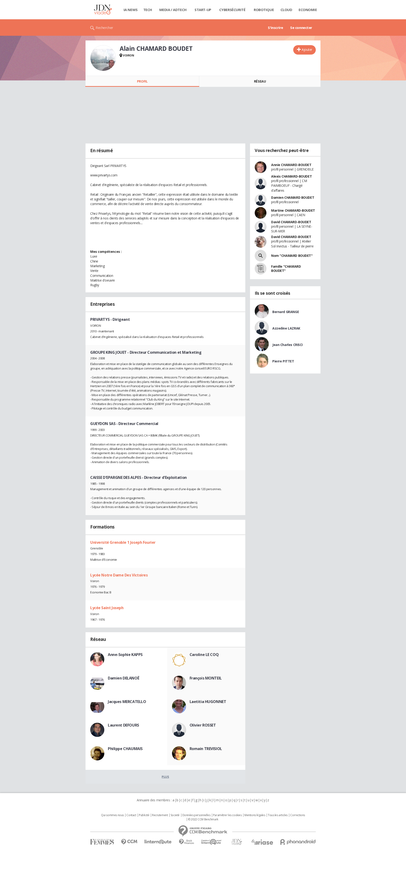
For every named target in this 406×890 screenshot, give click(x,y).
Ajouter (307, 49)
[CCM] (129, 842)
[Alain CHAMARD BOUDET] (103, 58)
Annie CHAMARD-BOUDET (291, 165)
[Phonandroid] (298, 842)
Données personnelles (196, 815)
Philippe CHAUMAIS (125, 748)
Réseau (260, 81)
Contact (131, 815)
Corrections (297, 815)
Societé (175, 815)
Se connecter (301, 27)
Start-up (203, 9)
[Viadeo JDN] (236, 842)
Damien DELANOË (123, 678)
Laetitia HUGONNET (208, 701)
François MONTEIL (206, 678)
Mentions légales (254, 815)
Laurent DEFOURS (123, 725)
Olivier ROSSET (203, 725)
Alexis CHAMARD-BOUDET (291, 176)
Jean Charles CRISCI (287, 344)
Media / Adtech (173, 9)
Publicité (144, 815)
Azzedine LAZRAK (286, 328)
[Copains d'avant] (211, 842)
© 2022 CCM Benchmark (203, 819)
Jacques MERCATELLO (127, 701)
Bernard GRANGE (285, 312)
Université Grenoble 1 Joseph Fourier (123, 542)
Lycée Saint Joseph (106, 607)
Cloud (286, 9)
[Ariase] (262, 842)
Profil (142, 81)
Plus (165, 777)
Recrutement (160, 815)
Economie (308, 9)
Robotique (264, 9)
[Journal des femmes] (102, 842)
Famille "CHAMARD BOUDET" (286, 268)
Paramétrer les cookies (227, 815)
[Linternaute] (158, 842)
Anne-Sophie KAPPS (125, 654)
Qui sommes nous (112, 815)
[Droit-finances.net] (186, 842)
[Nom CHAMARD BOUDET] (260, 256)
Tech (147, 9)
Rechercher (104, 27)
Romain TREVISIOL (206, 748)
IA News (131, 9)
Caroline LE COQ (204, 654)
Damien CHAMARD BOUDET (292, 197)
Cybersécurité (232, 9)
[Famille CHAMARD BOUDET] (260, 268)
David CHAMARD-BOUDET (291, 222)
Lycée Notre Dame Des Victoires (119, 575)
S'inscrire (275, 27)
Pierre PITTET (283, 361)
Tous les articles (278, 815)
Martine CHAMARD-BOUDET (293, 210)
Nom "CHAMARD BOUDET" (292, 255)
